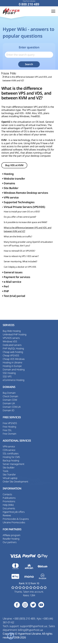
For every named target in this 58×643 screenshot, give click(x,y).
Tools (5, 471)
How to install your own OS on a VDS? (22, 211)
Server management (13, 464)
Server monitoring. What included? (20, 261)
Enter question (29, 47)
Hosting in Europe (12, 366)
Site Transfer (9, 474)
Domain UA (9, 403)
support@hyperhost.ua (34, 626)
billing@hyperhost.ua (30, 630)
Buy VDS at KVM (14, 165)
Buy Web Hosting (12, 330)
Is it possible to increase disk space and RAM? (25, 222)
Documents (9, 508)
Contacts (7, 494)
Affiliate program (11, 535)
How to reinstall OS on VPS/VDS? (19, 250)
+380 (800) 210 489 (24, 618)
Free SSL (7, 430)
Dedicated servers (12, 345)
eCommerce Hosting (13, 380)
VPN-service (9, 446)
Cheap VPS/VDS (11, 355)
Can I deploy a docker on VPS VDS (20, 266)
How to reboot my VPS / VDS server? (21, 256)
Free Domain (9, 433)
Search (29, 64)
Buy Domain (9, 392)
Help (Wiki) (8, 504)
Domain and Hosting (14, 369)
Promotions (9, 501)
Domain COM (10, 399)
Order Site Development (15, 481)
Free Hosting (9, 426)
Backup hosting (11, 460)
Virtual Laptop (10, 478)
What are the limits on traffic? (18, 236)
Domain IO (8, 410)
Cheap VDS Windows (14, 359)
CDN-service (9, 450)
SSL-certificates (10, 453)
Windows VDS (10, 341)
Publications (9, 497)
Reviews (7, 515)
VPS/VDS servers (11, 337)
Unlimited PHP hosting (14, 334)
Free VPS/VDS (10, 423)
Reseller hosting (11, 538)
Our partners (9, 542)
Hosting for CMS (11, 457)
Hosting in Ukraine (12, 362)
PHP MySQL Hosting (13, 348)
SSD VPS (7, 376)
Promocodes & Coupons (16, 518)
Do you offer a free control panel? (20, 216)
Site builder (8, 467)
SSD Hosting (9, 373)
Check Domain (10, 396)
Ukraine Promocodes (14, 522)
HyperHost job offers (13, 511)
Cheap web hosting (13, 352)
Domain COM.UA (12, 406)
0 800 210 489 (29, 4)
